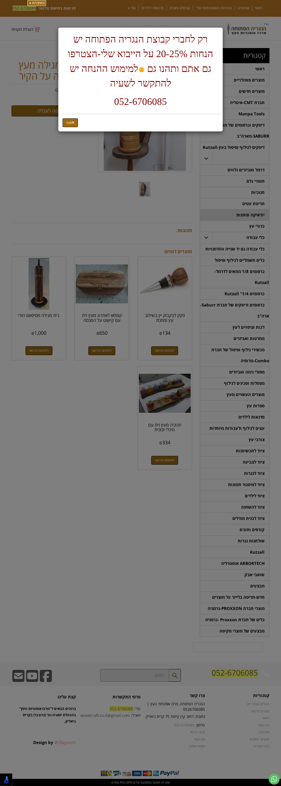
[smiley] (141, 69)
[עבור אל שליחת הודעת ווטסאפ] (274, 779)
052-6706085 (140, 101)
